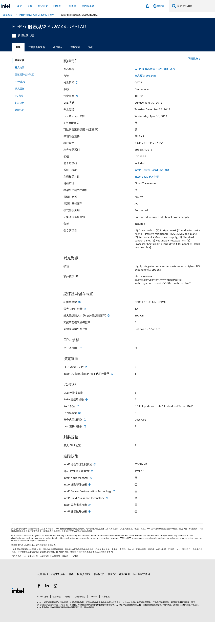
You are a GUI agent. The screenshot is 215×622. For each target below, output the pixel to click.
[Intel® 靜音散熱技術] (89, 511)
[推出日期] (77, 82)
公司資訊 (42, 574)
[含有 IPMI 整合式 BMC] (92, 471)
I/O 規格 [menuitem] (19, 95)
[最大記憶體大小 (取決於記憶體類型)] (109, 315)
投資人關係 (83, 574)
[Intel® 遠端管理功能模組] (95, 464)
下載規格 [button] (193, 58)
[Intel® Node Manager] (91, 477)
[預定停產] (77, 96)
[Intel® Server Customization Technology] (114, 491)
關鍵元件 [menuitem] (19, 60)
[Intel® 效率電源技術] (89, 504)
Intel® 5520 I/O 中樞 (147, 176)
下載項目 (75, 47)
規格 (18, 47)
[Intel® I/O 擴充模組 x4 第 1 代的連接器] (112, 373)
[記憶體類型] (79, 302)
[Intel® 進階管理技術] (89, 484)
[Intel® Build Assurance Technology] (107, 498)
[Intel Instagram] (55, 586)
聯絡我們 (99, 574)
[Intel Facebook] (39, 586)
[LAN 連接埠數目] (85, 426)
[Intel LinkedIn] (47, 586)
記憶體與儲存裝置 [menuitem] (24, 74)
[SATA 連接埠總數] (86, 399)
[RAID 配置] (78, 406)
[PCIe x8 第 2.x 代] (86, 367)
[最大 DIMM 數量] (85, 308)
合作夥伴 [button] (71, 5)
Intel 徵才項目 (141, 574)
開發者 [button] (57, 5)
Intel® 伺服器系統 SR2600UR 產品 (155, 69)
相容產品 (57, 47)
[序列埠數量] (79, 412)
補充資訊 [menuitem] (19, 67)
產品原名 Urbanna (145, 76)
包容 (71, 574)
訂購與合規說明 (37, 47)
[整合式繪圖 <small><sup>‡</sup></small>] (81, 348)
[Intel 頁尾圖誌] (18, 590)
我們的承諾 (58, 574)
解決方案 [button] (43, 5)
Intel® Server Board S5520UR (152, 170)
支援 (90, 47)
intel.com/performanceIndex (52, 605)
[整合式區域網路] (85, 419)
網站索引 (124, 574)
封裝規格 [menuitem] (19, 102)
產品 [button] (19, 5)
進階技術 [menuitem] (19, 109)
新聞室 (112, 574)
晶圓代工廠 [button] (88, 5)
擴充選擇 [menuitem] (19, 88)
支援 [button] (30, 5)
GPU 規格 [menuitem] (20, 81)
